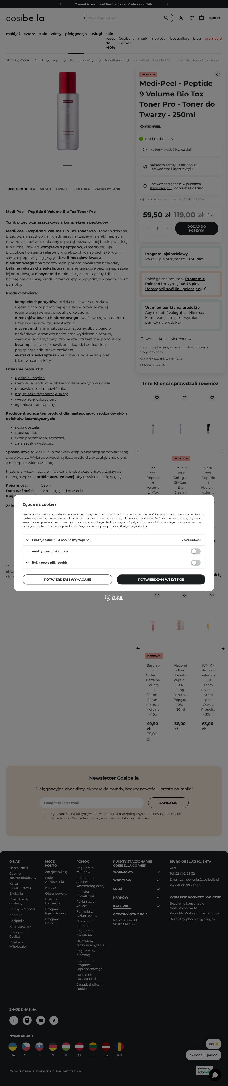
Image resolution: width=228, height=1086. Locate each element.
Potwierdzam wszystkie (161, 580)
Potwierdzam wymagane (67, 580)
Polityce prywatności (133, 526)
